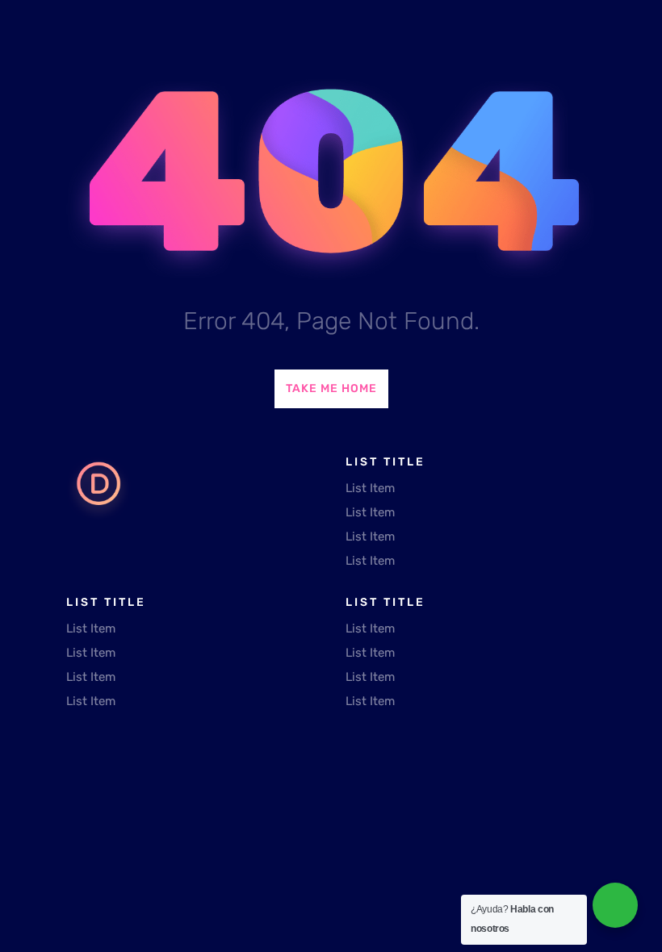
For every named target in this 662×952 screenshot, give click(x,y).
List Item (370, 488)
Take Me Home (331, 388)
